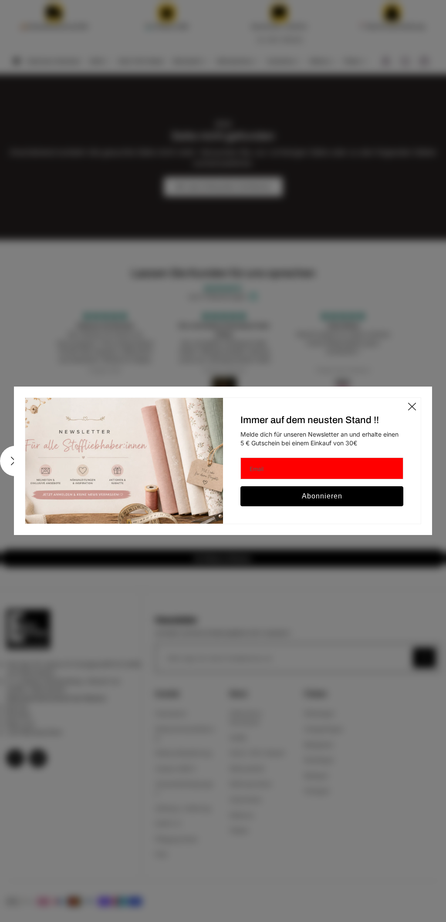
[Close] (412, 406)
